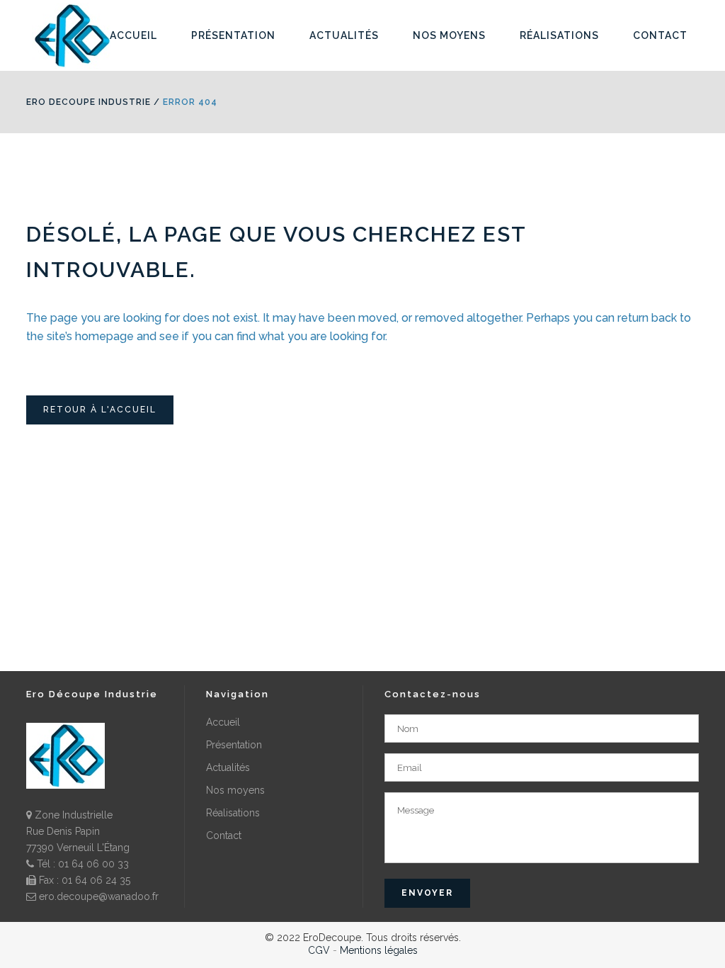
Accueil (223, 722)
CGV (319, 950)
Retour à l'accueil (99, 410)
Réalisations (233, 812)
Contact (223, 835)
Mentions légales (379, 950)
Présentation (234, 744)
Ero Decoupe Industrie (88, 102)
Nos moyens (235, 790)
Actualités (228, 767)
